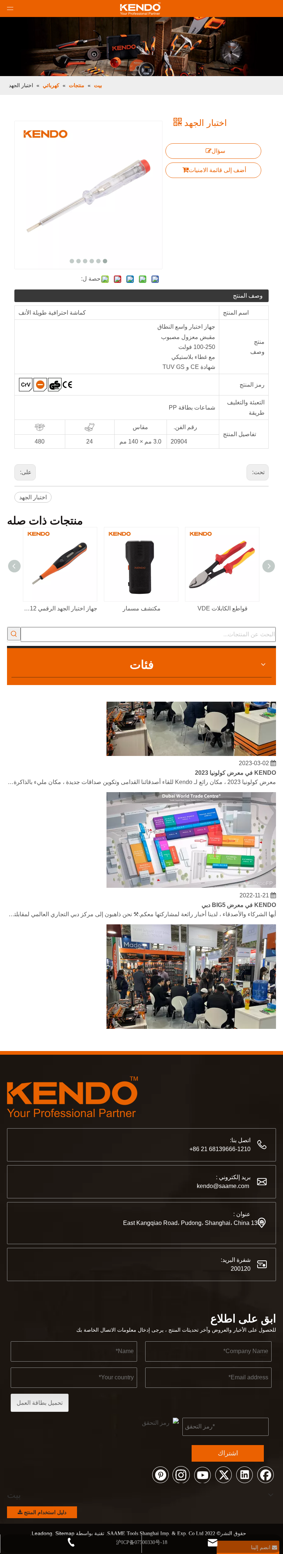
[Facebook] (265, 1474)
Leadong (42, 1533)
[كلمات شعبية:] (14, 633)
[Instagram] (181, 1474)
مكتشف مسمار (142, 608)
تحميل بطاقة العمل (40, 1403)
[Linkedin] (244, 1474)
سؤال (218, 151)
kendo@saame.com (223, 1186)
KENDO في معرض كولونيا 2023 (235, 768)
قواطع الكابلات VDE (223, 608)
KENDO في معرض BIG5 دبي (239, 900)
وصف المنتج (248, 295)
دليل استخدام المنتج (44, 1512)
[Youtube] (202, 1474)
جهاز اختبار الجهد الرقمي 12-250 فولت (60, 608)
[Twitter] (223, 1474)
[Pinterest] (160, 1474)
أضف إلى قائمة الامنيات (217, 170)
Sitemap (64, 1533)
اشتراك (228, 1453)
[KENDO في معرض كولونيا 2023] (191, 749)
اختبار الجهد (33, 497)
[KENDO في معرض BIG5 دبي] (191, 881)
